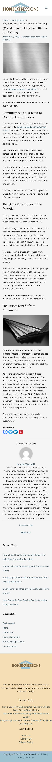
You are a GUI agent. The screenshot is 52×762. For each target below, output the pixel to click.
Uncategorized (28, 37)
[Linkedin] (15, 432)
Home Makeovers (11, 637)
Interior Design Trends (13, 641)
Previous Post (26, 525)
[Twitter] (10, 432)
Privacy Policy (26, 742)
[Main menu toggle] (46, 8)
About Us (26, 735)
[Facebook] (5, 432)
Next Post (26, 532)
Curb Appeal (9, 623)
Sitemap (30, 757)
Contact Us (26, 739)
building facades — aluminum (22, 89)
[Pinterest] (21, 432)
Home (5, 628)
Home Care (8, 632)
